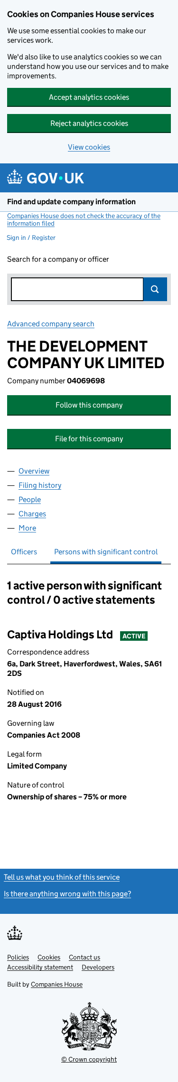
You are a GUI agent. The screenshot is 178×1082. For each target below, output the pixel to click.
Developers (98, 967)
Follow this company (89, 404)
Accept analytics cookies (89, 97)
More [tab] (27, 527)
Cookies (48, 957)
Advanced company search (50, 323)
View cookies (89, 147)
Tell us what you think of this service (62, 877)
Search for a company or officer (58, 259)
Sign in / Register (31, 237)
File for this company (89, 438)
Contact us (84, 957)
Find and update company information (71, 201)
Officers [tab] (24, 551)
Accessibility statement (40, 967)
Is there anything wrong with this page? (67, 893)
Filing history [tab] (40, 485)
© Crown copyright (89, 1059)
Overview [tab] (34, 470)
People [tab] (30, 499)
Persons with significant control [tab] (106, 551)
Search (155, 289)
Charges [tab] (32, 513)
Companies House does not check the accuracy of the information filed (83, 219)
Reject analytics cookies (89, 123)
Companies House (57, 984)
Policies (18, 957)
